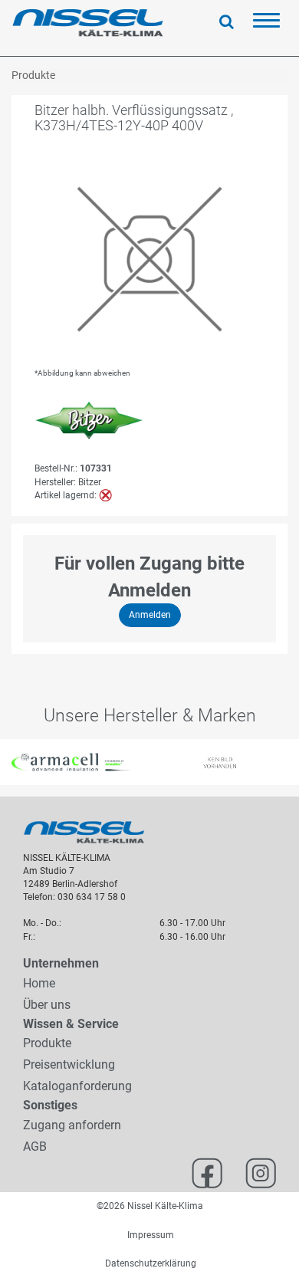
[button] (7, 762)
